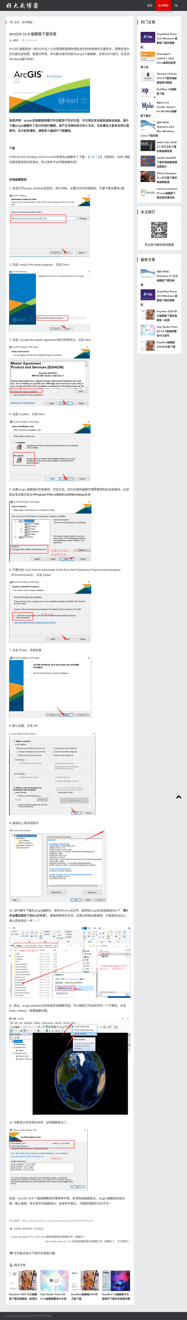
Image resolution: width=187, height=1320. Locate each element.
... (167, 78)
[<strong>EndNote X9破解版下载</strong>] (148, 92)
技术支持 (46, 1316)
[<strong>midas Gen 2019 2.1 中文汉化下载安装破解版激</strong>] (148, 145)
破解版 (17, 1228)
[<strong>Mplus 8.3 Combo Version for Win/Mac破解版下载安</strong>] (148, 105)
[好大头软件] (24, 5)
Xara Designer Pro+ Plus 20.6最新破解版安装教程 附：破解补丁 (47, 1236)
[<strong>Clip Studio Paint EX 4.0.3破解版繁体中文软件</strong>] (148, 330)
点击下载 (95, 157)
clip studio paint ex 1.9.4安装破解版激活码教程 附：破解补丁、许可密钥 (87, 1241)
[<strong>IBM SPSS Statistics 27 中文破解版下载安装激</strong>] (148, 274)
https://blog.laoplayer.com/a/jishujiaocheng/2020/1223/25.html (57, 1220)
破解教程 (27, 1228)
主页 (16, 22)
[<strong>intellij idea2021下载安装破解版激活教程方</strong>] (148, 161)
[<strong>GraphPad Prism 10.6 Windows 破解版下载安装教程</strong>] (148, 37)
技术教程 (163, 5)
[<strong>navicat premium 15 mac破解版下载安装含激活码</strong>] (148, 192)
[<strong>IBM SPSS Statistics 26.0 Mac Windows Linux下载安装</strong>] (148, 125)
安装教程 (38, 1228)
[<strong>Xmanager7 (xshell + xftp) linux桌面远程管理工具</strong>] (148, 57)
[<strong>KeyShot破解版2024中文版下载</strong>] (148, 345)
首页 (149, 5)
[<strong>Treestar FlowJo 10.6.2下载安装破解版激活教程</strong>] (148, 77)
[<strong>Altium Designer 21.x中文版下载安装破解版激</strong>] (148, 176)
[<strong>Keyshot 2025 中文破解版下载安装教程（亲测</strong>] (148, 314)
